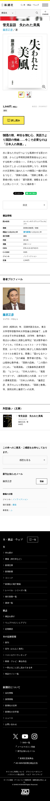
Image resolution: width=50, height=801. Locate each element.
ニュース (9, 718)
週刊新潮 (26, 232)
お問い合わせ (11, 724)
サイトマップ (37, 774)
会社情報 (9, 693)
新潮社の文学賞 (12, 712)
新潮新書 (9, 571)
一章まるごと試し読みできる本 (18, 667)
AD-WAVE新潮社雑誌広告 (27, 763)
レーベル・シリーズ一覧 (16, 590)
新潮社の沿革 (11, 705)
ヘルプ (28, 774)
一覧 (34, 539)
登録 (42, 481)
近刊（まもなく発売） (15, 649)
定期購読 (9, 629)
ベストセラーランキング (16, 655)
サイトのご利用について (15, 772)
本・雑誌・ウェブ (31, 5)
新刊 (7, 642)
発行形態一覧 (11, 596)
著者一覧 (9, 603)
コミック (9, 578)
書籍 (14, 505)
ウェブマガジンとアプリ (16, 623)
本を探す (9, 553)
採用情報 (9, 699)
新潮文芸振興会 (26, 758)
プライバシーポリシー (34, 772)
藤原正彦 (8, 29)
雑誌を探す (10, 616)
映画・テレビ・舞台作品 (16, 661)
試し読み (15, 120)
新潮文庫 (9, 565)
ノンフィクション (20, 499)
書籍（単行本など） (14, 559)
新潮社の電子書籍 (13, 584)
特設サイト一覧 (12, 674)
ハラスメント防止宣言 (16, 774)
